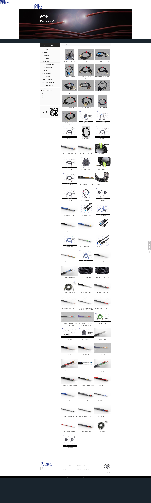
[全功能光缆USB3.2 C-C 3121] (102, 162)
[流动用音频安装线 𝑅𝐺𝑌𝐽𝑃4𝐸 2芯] (102, 271)
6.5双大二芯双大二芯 (69, 107)
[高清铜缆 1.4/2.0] (69, 441)
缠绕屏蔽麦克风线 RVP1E (69, 231)
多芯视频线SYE (69, 354)
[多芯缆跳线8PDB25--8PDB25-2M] (86, 85)
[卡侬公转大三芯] (69, 178)
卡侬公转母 (69, 200)
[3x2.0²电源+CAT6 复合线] (69, 70)
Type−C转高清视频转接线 (86, 200)
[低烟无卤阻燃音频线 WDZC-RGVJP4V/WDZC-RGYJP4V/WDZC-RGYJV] (86, 301)
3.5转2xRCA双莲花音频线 (102, 107)
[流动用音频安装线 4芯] (86, 271)
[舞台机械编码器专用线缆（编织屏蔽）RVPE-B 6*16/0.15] (86, 317)
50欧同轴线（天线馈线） (102, 339)
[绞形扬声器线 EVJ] (102, 379)
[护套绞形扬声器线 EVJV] (86, 425)
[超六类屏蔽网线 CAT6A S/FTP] (86, 147)
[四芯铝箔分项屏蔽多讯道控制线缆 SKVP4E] (102, 363)
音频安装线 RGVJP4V (102, 400)
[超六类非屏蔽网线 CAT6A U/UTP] (69, 147)
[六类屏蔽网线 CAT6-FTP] (86, 224)
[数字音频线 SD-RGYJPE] (102, 348)
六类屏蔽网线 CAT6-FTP (86, 231)
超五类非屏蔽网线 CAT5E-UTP (86, 246)
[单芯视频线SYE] (86, 348)
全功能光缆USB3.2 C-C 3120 (102, 184)
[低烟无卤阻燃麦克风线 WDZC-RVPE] (69, 301)
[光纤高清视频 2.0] (102, 425)
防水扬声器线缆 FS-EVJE (102, 292)
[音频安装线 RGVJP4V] (102, 394)
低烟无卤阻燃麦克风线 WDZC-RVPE (69, 308)
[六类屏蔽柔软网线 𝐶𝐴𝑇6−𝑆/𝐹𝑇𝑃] (86, 178)
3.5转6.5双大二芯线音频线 (86, 107)
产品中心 (46, 41)
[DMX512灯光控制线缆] (86, 363)
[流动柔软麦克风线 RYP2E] (69, 271)
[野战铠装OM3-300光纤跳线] (69, 54)
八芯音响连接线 (102, 215)
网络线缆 (85, 468)
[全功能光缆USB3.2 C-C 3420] (102, 147)
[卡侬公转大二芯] (69, 162)
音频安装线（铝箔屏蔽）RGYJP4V (69, 416)
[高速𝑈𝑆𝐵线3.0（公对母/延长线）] (102, 224)
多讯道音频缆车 (86, 122)
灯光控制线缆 (86, 465)
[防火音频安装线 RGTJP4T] (69, 425)
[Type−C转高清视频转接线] (86, 193)
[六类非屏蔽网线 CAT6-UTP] (69, 209)
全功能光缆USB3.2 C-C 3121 (102, 169)
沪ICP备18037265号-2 (81, 477)
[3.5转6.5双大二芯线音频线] (86, 101)
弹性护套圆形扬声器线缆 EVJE (86, 400)
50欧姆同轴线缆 (69, 339)
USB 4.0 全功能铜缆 (86, 138)
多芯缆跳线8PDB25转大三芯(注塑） (102, 76)
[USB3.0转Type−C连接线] (86, 209)
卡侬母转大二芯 (69, 138)
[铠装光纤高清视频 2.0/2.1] (69, 286)
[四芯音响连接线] (69, 240)
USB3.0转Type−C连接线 (86, 215)
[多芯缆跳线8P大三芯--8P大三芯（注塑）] (86, 70)
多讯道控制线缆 (79, 469)
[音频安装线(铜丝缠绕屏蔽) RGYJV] (86, 410)
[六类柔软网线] (86, 54)
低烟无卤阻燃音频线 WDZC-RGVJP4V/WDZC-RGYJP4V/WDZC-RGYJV (86, 310)
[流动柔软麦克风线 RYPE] (86, 286)
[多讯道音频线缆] (102, 116)
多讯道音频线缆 (102, 122)
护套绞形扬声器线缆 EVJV (102, 416)
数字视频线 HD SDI (70, 400)
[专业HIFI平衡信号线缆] (102, 317)
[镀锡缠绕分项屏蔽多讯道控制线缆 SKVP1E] (69, 379)
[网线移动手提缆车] (86, 332)
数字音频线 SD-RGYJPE (103, 354)
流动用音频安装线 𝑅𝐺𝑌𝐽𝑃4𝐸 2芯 (102, 277)
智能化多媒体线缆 (87, 469)
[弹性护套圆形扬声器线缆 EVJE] (86, 394)
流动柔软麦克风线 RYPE (86, 292)
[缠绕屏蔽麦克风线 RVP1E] (69, 224)
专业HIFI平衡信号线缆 (102, 323)
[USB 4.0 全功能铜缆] (86, 132)
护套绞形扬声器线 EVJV (86, 431)
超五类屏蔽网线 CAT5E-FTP (69, 261)
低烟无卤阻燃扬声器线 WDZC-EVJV (102, 308)
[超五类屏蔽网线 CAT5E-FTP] (69, 255)
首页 (41, 41)
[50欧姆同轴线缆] (69, 332)
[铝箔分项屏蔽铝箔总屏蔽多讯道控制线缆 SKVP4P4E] (86, 379)
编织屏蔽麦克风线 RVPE (103, 261)
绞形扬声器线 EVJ (102, 385)
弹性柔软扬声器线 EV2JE (69, 370)
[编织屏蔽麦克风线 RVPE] (102, 255)
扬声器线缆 (79, 465)
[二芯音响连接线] (86, 255)
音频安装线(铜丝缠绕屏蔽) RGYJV (86, 416)
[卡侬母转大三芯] (102, 132)
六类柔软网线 (86, 61)
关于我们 (69, 465)
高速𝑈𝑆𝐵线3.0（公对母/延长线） (102, 231)
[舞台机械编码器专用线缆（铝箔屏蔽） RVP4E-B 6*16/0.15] (69, 317)
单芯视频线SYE (86, 354)
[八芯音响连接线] (102, 209)
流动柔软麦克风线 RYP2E (69, 277)
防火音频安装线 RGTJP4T (69, 431)
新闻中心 (64, 469)
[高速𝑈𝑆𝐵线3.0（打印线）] (102, 240)
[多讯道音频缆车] (86, 116)
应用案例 (64, 468)
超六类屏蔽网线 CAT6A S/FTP (86, 153)
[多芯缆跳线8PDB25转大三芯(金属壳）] (69, 85)
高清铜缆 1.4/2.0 (69, 447)
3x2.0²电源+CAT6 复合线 (69, 76)
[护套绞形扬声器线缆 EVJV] (102, 410)
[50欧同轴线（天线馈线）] (102, 332)
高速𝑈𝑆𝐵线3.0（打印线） (102, 246)
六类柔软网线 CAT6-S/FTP (86, 169)
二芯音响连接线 (86, 261)
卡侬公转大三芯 (69, 184)
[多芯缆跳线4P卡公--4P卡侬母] (102, 85)
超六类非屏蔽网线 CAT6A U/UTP (69, 153)
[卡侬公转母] (69, 193)
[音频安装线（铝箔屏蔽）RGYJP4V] (69, 410)
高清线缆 (103, 200)
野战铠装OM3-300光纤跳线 (69, 61)
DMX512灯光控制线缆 (86, 370)
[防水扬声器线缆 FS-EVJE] (102, 286)
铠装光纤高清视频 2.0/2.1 (69, 292)
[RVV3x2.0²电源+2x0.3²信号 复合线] (102, 54)
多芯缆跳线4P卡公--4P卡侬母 (103, 91)
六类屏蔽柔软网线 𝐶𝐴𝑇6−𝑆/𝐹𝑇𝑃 (86, 184)
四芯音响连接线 (69, 246)
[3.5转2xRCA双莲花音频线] (102, 101)
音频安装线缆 (79, 468)
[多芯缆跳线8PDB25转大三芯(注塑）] (102, 70)
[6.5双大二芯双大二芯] (69, 101)
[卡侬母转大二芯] (69, 132)
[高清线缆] (102, 193)
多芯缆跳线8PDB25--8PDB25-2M (86, 91)
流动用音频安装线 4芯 (86, 277)
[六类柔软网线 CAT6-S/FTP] (86, 162)
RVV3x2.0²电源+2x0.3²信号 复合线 (102, 61)
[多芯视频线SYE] (69, 348)
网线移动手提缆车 (86, 339)
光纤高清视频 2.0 (102, 431)
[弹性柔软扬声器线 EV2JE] (69, 363)
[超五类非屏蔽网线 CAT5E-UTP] (86, 240)
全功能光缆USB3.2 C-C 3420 (102, 153)
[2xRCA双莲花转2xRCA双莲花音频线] (69, 116)
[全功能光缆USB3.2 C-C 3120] (102, 178)
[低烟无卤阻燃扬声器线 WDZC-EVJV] (102, 301)
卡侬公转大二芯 (69, 169)
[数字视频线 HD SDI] (69, 394)
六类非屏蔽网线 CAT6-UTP (69, 215)
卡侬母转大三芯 (102, 138)
